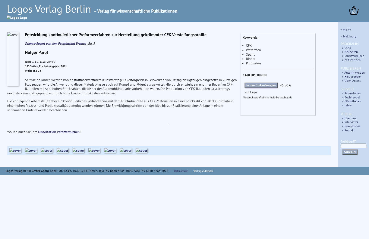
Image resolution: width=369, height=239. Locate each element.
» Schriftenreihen (353, 56)
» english (346, 29)
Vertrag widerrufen (203, 170)
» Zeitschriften (351, 60)
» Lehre (346, 105)
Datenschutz (181, 170)
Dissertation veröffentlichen (59, 132)
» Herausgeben (352, 76)
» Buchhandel (351, 97)
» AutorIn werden (353, 72)
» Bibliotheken (351, 101)
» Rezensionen (351, 93)
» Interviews (350, 122)
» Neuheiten (350, 52)
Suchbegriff (348, 141)
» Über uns (349, 118)
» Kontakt (348, 130)
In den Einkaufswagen (261, 85)
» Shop (346, 48)
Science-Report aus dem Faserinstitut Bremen (56, 43)
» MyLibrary (348, 36)
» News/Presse (351, 126)
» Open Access (351, 81)
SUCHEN (350, 152)
